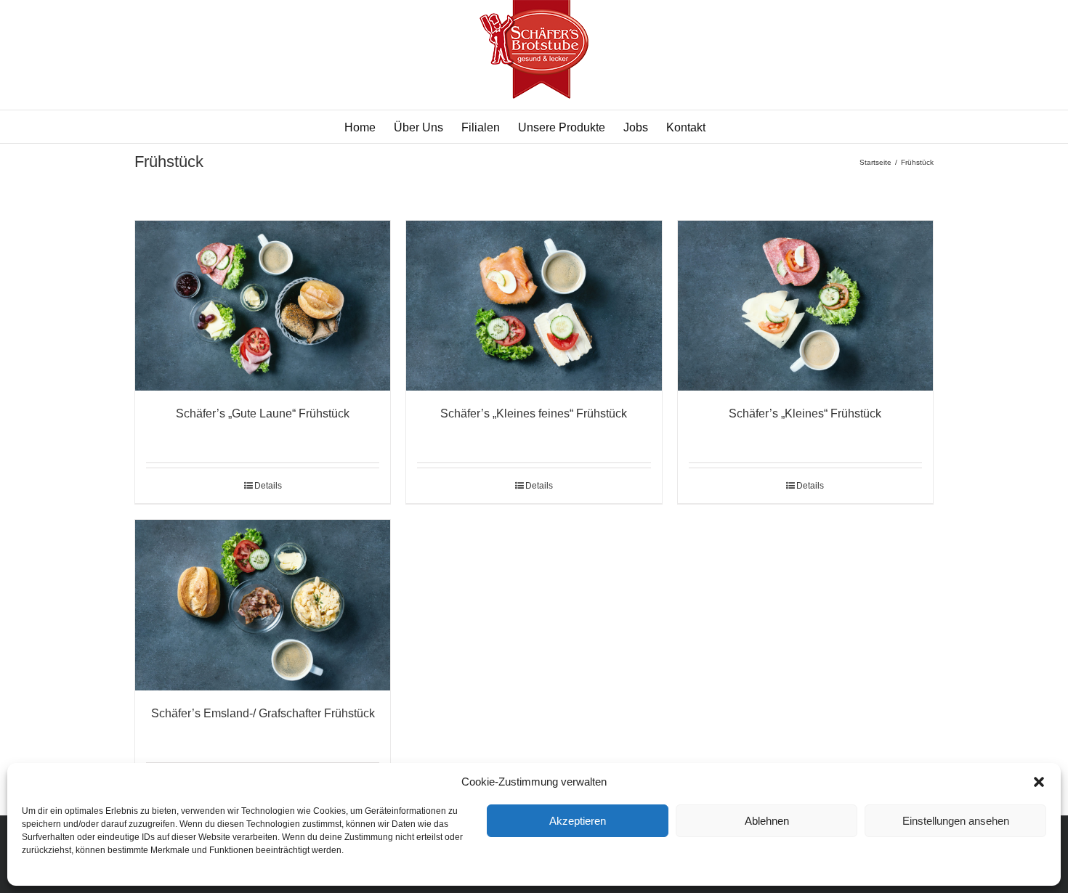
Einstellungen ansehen (955, 821)
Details (268, 486)
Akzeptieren (577, 821)
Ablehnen (767, 821)
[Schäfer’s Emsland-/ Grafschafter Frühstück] (262, 605)
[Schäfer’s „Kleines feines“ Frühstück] (533, 306)
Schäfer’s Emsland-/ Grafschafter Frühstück (263, 713)
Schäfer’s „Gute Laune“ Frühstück (262, 413)
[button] (1039, 782)
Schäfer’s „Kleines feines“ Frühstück (533, 413)
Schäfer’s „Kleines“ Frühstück (805, 413)
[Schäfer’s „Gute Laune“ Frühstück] (262, 306)
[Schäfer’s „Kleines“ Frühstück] (805, 306)
